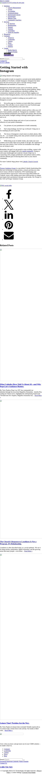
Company (7, 36)
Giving (10, 9)
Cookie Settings (16, 772)
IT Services (11, 23)
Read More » (28, 551)
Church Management (14, 8)
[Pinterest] (9, 229)
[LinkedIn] (9, 219)
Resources (7, 34)
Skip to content (4, 1)
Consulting (11, 30)
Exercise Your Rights (28, 772)
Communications (13, 13)
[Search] (24, 59)
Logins (6, 48)
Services (6, 22)
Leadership (11, 39)
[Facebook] (9, 199)
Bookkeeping (12, 25)
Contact (10, 45)
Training (10, 29)
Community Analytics (14, 20)
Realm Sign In (12, 50)
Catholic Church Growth (30, 161)
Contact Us (7, 53)
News (9, 43)
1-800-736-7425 (6, 767)
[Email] (9, 239)
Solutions (7, 6)
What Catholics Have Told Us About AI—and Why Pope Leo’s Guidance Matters (20, 385)
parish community (27, 151)
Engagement (12, 16)
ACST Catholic (9, 55)
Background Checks (14, 15)
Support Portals (12, 52)
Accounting (11, 11)
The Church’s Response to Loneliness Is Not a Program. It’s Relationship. (18, 543)
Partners (10, 46)
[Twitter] (9, 209)
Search (2, 59)
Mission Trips (12, 18)
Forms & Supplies (13, 32)
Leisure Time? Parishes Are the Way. (14, 723)
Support (10, 27)
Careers (10, 41)
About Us (11, 38)
